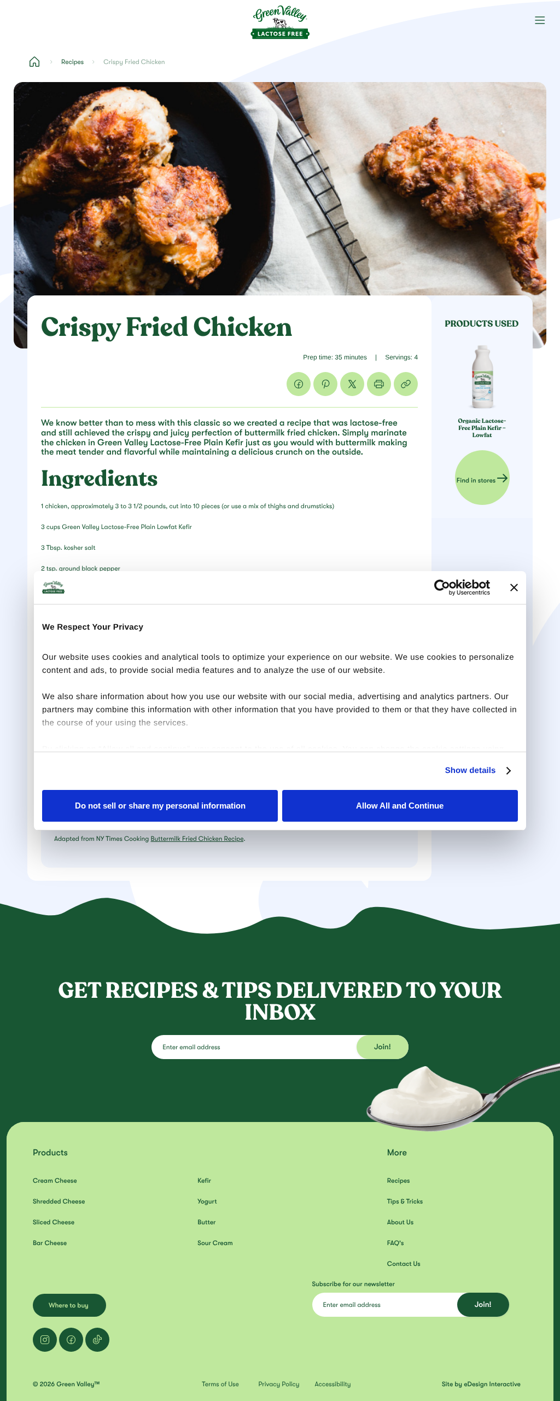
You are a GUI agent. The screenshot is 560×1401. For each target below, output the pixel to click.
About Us (400, 1222)
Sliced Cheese (53, 1222)
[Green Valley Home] (280, 19)
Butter (206, 1222)
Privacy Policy (278, 1384)
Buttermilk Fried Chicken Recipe (196, 838)
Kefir (204, 1180)
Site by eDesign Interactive (481, 1384)
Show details (470, 770)
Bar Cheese (50, 1243)
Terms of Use (220, 1384)
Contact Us (404, 1264)
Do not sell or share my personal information (160, 805)
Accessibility (333, 1384)
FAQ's (395, 1243)
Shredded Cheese (59, 1201)
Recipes (72, 62)
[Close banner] (514, 587)
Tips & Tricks (405, 1201)
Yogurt (207, 1201)
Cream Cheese (55, 1180)
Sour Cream (214, 1243)
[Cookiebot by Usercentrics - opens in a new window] (442, 587)
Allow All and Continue (400, 805)
